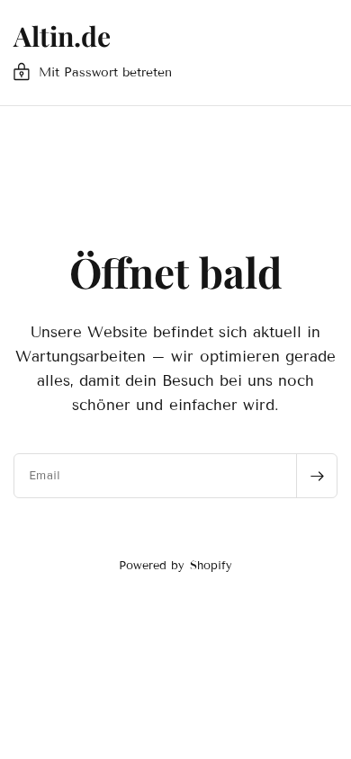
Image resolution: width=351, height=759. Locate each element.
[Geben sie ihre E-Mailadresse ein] (317, 475)
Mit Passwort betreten (105, 72)
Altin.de (62, 35)
